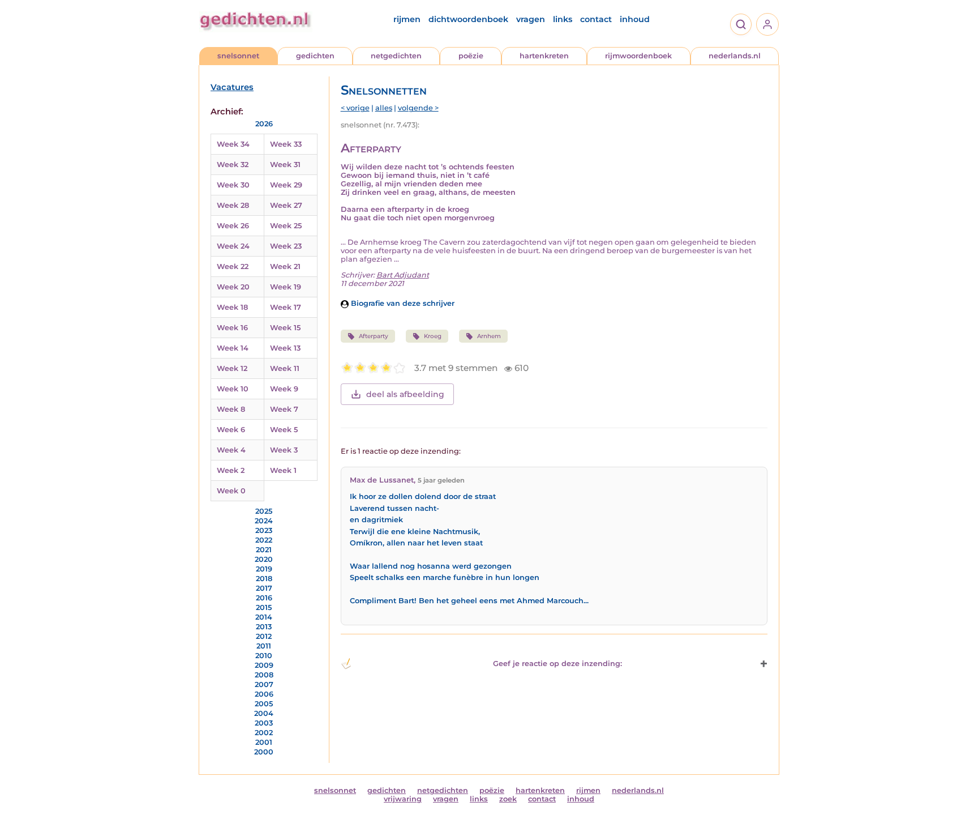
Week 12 (232, 368)
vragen (530, 19)
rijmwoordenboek (638, 56)
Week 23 (286, 246)
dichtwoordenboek (468, 19)
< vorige (355, 108)
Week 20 (233, 287)
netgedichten (396, 56)
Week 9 (284, 389)
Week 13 (285, 348)
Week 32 (232, 164)
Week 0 (231, 491)
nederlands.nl (735, 56)
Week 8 (231, 409)
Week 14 (232, 348)
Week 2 (230, 470)
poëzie (470, 56)
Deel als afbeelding (405, 394)
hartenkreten (544, 56)
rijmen (407, 19)
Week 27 (286, 205)
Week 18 (232, 307)
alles (383, 108)
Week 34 (233, 144)
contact (596, 19)
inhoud (635, 19)
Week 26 (233, 225)
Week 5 (284, 429)
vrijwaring (403, 799)
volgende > (418, 108)
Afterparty (373, 336)
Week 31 (285, 164)
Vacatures (232, 87)
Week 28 (233, 205)
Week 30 (233, 185)
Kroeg (432, 336)
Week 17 (285, 307)
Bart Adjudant (402, 275)
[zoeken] (741, 24)
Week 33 (286, 144)
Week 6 (231, 429)
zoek (508, 799)
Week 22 (232, 266)
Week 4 (231, 450)
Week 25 (286, 225)
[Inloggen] (767, 24)
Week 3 (284, 450)
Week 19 (285, 287)
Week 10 (232, 389)
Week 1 (283, 470)
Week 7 (284, 409)
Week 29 (286, 185)
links (562, 19)
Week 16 (232, 327)
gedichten (315, 56)
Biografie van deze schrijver (401, 303)
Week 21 (285, 266)
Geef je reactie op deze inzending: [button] (557, 663)
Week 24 (233, 246)
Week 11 (284, 368)
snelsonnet (238, 56)
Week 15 (285, 327)
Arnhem (489, 336)
